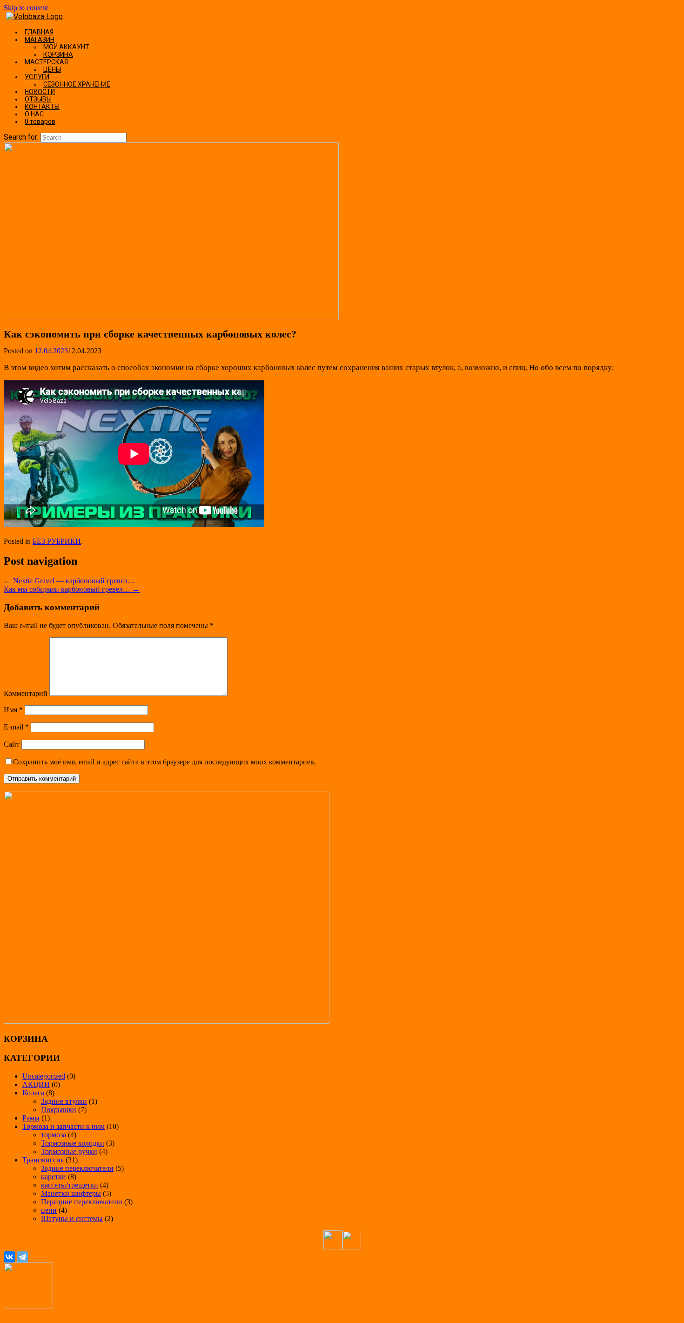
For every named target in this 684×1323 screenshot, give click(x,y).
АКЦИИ (36, 1084)
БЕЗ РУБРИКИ (57, 541)
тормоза (53, 1135)
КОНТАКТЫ (42, 106)
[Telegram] (22, 1256)
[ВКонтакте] (9, 1256)
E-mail (16, 727)
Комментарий (25, 693)
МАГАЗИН (39, 39)
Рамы (31, 1118)
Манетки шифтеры (71, 1193)
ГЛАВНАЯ (39, 32)
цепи (49, 1210)
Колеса (33, 1093)
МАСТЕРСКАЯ (46, 62)
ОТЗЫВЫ (38, 99)
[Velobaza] (34, 16)
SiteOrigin (26, 1315)
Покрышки (58, 1110)
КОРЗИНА (58, 54)
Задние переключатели (77, 1168)
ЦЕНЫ (52, 69)
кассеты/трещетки (69, 1185)
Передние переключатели (81, 1202)
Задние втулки (64, 1101)
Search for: (21, 137)
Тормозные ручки (69, 1151)
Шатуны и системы (72, 1218)
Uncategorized (43, 1076)
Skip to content (26, 8)
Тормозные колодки (72, 1143)
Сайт (12, 744)
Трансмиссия (43, 1160)
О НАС (34, 114)
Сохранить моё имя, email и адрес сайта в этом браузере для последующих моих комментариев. (164, 762)
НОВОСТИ (40, 91)
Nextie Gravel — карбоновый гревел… (69, 581)
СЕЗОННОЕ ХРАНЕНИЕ (76, 84)
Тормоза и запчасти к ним (63, 1126)
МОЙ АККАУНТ (66, 47)
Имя (13, 710)
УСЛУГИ (37, 77)
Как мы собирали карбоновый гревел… (72, 589)
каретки (53, 1177)
